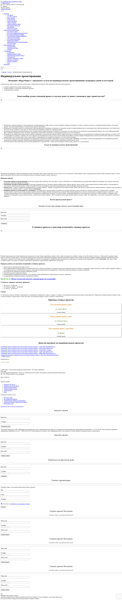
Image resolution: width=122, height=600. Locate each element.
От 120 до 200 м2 (12, 16)
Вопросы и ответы (12, 60)
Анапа (2, 597)
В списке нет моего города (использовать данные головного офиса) (20, 598)
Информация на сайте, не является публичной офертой (12, 406)
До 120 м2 (10, 15)
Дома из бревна (11, 22)
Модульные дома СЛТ (13, 25)
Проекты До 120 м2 (9, 384)
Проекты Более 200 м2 (10, 387)
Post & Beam (10, 27)
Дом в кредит (11, 57)
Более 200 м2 (11, 18)
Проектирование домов (14, 54)
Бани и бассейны (12, 21)
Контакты (7, 64)
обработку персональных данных (20, 504)
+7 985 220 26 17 (5, 3)
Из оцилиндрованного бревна (15, 34)
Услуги (9, 72)
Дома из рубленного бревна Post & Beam (15, 402)
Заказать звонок (5, 7)
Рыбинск (35, 597)
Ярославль (59, 597)
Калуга (13, 597)
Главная (4, 72)
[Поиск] (2, 69)
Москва (18, 597)
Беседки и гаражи (12, 28)
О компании (7, 51)
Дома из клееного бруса (14, 24)
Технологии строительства (11, 30)
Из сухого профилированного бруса (17, 33)
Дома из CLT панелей (13, 37)
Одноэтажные (11, 19)
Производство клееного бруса (15, 55)
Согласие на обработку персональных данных (14, 368)
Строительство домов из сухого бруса (14, 400)
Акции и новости (12, 61)
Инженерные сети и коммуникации (17, 42)
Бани (5, 392)
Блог (8, 63)
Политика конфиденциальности (10, 366)
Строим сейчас (11, 46)
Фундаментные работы (13, 39)
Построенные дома (9, 45)
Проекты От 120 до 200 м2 (11, 386)
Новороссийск (24, 597)
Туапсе (54, 597)
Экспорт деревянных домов (15, 58)
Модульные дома (9, 403)
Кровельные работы (13, 40)
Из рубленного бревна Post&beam (16, 36)
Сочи (49, 597)
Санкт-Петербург (43, 597)
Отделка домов (11, 43)
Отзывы (9, 49)
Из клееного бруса (12, 31)
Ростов (31, 597)
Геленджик (8, 597)
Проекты (6, 13)
